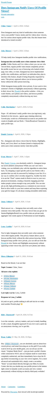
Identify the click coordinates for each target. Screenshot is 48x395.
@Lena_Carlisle (9, 288)
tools (2, 17)
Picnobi (17, 91)
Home (3, 387)
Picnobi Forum (6, 2)
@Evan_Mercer (9, 283)
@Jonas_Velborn (10, 286)
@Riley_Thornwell (11, 344)
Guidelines (21, 387)
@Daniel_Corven (10, 281)
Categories (11, 387)
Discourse (13, 392)
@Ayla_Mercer (9, 276)
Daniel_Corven (10, 163)
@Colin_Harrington (11, 278)
